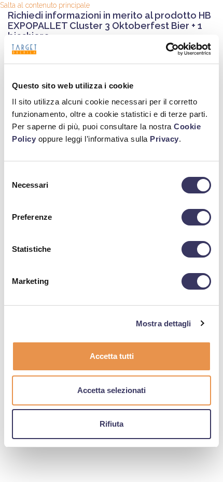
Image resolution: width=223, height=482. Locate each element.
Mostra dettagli (163, 323)
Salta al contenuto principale (45, 5)
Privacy (164, 138)
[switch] (196, 217)
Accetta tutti (112, 356)
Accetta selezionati (111, 390)
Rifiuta (111, 423)
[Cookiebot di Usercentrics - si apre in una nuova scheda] (165, 49)
